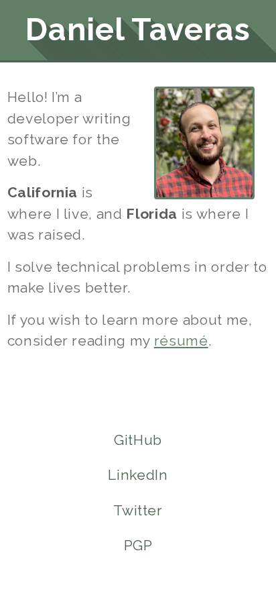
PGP (138, 545)
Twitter (138, 510)
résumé (181, 340)
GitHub (138, 439)
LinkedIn (137, 474)
